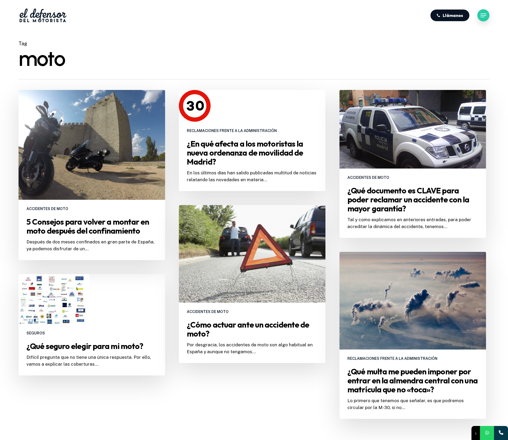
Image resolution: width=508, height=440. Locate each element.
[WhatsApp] (487, 433)
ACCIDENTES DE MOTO (47, 209)
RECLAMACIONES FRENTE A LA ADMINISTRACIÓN (232, 131)
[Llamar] (501, 433)
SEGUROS (35, 333)
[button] (483, 15)
